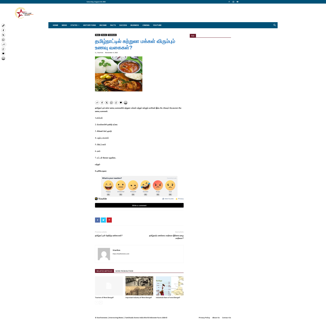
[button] (274, 25)
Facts (113, 25)
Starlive (100, 52)
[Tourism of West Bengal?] (109, 285)
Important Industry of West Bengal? (138, 297)
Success (123, 25)
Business (135, 25)
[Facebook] (229, 2)
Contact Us (226, 318)
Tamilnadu (112, 35)
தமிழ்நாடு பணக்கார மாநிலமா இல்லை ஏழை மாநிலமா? (166, 236)
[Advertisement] (210, 57)
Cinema (146, 25)
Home (55, 25)
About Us (216, 318)
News (64, 25)
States (74, 25)
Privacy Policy (204, 318)
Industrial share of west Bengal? (168, 297)
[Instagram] (233, 2)
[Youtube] (237, 2)
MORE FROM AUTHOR (124, 271)
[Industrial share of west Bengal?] (170, 285)
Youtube (157, 25)
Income (103, 25)
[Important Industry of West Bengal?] (139, 285)
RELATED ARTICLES (104, 271)
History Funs (89, 25)
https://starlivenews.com (121, 254)
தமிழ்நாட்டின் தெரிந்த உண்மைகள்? (109, 235)
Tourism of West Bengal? (104, 297)
